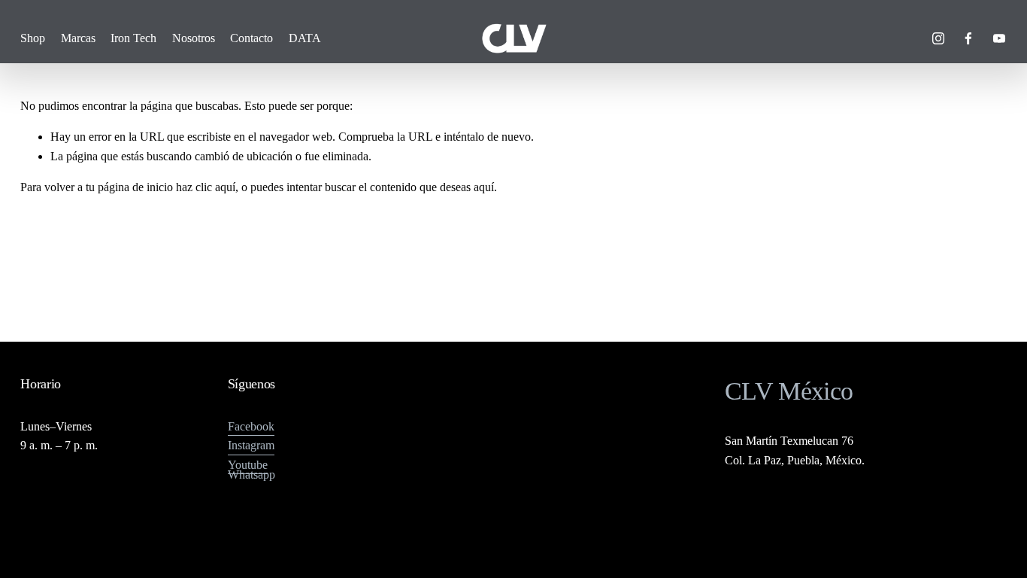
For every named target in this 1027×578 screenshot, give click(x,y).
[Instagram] (938, 38)
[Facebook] (968, 38)
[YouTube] (999, 38)
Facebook (251, 426)
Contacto (251, 38)
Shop (32, 38)
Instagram (251, 445)
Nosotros (193, 38)
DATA (305, 38)
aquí (484, 187)
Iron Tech (133, 38)
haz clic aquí (205, 187)
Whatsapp (251, 474)
